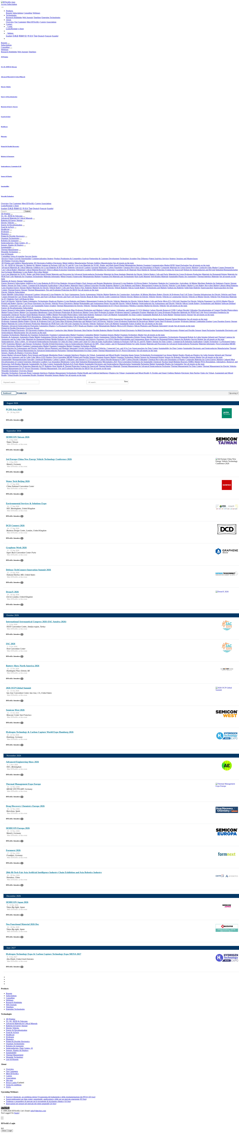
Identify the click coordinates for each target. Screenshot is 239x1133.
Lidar (96, 326)
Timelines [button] (32, 52)
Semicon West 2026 (15, 710)
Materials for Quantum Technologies (28, 276)
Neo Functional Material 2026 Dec (22, 924)
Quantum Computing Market (87, 335)
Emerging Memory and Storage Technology (24, 344)
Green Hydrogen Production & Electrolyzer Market (68, 312)
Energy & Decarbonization (11, 225)
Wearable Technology (9, 252)
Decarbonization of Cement (209, 310)
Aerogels (94, 267)
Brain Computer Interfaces (68, 355)
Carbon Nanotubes (115, 267)
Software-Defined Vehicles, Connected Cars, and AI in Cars (108, 348)
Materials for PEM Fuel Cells (191, 312)
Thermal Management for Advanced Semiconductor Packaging (41, 350)
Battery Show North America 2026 (22, 665)
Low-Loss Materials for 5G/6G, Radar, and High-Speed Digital (99, 265)
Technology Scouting (128, 259)
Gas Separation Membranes (36, 312)
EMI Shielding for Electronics (104, 270)
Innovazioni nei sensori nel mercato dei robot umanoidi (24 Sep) (31, 1104)
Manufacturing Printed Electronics (164, 330)
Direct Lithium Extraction (57, 270)
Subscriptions (18, 13)
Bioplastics (103, 267)
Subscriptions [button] (6, 45)
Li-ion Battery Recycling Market (35, 272)
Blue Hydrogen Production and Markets (87, 310)
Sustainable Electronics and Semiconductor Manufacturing (206, 348)
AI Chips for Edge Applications (100, 342)
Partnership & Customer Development (104, 259)
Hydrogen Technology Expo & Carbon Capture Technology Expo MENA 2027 (43, 954)
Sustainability (6, 247)
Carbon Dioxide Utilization (187, 310)
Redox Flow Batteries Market (86, 288)
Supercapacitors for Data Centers (145, 348)
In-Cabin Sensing (201, 337)
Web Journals (27, 17)
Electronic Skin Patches (133, 319)
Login (10, 1131)
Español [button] (50, 208)
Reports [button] (4, 43)
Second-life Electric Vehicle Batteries (113, 288)
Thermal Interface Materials (208, 276)
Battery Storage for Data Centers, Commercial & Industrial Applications (29, 285)
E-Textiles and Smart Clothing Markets (165, 373)
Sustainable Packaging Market (143, 364)
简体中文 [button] (18, 208)
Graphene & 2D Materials (126, 270)
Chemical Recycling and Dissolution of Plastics (141, 267)
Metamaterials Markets (134, 265)
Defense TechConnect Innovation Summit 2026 (28, 569)
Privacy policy (11, 1083)
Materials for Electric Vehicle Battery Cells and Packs (147, 274)
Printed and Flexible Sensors (190, 330)
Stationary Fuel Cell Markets (106, 315)
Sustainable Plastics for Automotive (183, 276)
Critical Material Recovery (36, 270)
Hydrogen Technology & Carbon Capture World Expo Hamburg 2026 (39, 732)
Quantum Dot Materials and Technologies (117, 276)
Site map (9, 1080)
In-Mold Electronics (143, 330)
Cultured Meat (20, 317)
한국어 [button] (25, 208)
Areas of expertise (17, 256)
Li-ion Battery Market (184, 285)
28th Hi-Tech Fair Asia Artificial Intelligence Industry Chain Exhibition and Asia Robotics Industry (54, 872)
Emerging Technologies (51, 17)
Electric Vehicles (7, 223)
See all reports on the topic (123, 263)
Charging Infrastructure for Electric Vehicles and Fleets (214, 294)
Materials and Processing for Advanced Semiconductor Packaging (77, 274)
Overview (10, 22)
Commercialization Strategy (43, 259)
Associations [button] (46, 203)
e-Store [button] (16, 206)
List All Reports (7, 254)
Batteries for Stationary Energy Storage (221, 283)
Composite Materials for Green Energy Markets (179, 267)
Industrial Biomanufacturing (227, 270)
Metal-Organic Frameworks (71, 276)
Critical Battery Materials (15, 270)
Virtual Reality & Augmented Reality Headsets (25, 375)
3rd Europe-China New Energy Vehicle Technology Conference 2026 (39, 459)
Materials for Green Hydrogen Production (185, 274)
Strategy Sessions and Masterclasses (183, 259)
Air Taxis (65, 294)
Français (48, 36)
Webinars (36, 13)
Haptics (182, 355)
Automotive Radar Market (30, 337)
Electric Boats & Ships (89, 297)
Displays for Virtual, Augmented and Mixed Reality (100, 355)
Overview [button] (5, 203)
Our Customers (20, 22)
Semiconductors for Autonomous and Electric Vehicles (160, 303)
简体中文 (23, 36)
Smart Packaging (182, 265)
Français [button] (43, 208)
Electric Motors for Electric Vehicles (141, 297)
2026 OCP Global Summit (18, 688)
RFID (172, 265)
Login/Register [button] (7, 206)
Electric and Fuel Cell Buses (45, 297)
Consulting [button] (5, 47)
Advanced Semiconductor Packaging (24, 326)
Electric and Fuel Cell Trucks (68, 297)
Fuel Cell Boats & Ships (24, 299)
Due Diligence (143, 259)
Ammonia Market (32, 310)
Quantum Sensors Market (110, 335)
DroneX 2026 (12, 592)
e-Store (21, 29)
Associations (51, 22)
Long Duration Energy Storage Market (16, 288)
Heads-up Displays (56, 301)
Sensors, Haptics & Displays (12, 245)
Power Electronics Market (69, 303)
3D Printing (5, 214)
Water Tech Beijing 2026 (18, 481)
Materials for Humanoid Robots (214, 274)
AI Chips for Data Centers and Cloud (72, 342)
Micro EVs (167, 301)
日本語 (15, 36)
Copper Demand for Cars (11, 297)
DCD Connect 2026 (15, 525)
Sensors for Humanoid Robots (162, 339)
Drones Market (28, 297)
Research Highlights (14, 17)
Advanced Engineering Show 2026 (22, 762)
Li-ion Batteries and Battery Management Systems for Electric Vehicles (147, 285)
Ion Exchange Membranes (11, 272)
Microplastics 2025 (109, 362)
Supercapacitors (207, 288)
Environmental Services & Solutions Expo (26, 503)
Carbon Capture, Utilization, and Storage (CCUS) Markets (126, 310)
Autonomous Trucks (77, 294)
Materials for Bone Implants (115, 274)
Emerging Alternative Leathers (80, 270)
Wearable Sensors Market (191, 357)
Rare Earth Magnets (142, 276)
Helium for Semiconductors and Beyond (199, 270)
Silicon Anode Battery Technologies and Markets (147, 288)
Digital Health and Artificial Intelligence (93, 319)
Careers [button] (38, 203)
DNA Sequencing (116, 319)
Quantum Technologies (10, 238)
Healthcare (5, 229)
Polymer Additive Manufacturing (100, 263)
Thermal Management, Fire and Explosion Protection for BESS (52, 290)
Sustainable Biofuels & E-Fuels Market (157, 315)
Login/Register (12, 29)
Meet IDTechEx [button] (28, 203)
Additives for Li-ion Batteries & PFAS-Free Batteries (54, 267)
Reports (9, 13)
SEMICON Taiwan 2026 (17, 437)
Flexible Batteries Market (109, 285)
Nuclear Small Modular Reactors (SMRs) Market (39, 315)
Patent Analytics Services (159, 259)
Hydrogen (5, 232)
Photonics (5, 234)
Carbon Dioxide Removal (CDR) (163, 310)
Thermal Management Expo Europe (23, 784)
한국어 (30, 36)
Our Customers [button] (15, 203)
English (9, 36)
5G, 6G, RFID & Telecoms (12, 216)
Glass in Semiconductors (74, 344)
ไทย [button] (30, 208)
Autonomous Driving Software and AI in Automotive (62, 337)
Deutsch (41, 36)
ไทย (35, 36)
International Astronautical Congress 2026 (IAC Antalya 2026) (36, 621)
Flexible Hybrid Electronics (124, 330)
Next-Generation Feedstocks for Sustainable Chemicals (139, 362)
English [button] (4, 208)
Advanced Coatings (83, 267)
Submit (27, 211)
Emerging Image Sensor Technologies (135, 355)
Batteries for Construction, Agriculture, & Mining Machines (181, 283)
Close (4, 1131)
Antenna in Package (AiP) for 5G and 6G (57, 265)
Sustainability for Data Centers (130, 315)
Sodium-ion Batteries (175, 288)
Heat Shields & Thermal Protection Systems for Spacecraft (160, 270)
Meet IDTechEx (33, 22)
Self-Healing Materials (159, 276)
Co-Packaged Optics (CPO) (67, 326)
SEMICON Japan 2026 (17, 902)
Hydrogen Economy (106, 312)
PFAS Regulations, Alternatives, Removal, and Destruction (50, 317)
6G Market (36, 265)
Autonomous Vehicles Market (97, 294)
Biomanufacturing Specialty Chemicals (55, 310)
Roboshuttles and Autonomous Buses (94, 303)
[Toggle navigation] (2, 7)
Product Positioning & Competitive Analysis (71, 259)
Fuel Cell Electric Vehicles (11, 301)
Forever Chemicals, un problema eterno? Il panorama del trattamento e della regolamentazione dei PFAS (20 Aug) (50, 1097)
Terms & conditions (13, 1085)
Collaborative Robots (131, 337)
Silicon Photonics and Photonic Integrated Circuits (154, 326)
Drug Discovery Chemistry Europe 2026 (25, 806)
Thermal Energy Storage (17, 290)
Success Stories (31, 256)
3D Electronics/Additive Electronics (48, 263)
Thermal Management (9, 250)
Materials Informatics (52, 276)
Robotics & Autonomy (10, 241)
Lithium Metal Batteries (228, 285)
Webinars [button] (4, 49)
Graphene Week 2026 (16, 547)
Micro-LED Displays (125, 326)
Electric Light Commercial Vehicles (112, 297)
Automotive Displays (47, 326)
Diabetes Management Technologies (62, 319)
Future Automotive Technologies (35, 301)
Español (55, 36)
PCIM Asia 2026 (14, 409)
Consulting (28, 13)
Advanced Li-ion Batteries (123, 283)
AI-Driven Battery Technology (146, 283)
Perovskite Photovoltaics (68, 315)
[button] (9, 11)
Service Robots (197, 339)
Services (4, 259)
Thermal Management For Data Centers (82, 350)
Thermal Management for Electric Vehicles (73, 306)
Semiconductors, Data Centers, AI (14, 243)
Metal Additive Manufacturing (74, 263)
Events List (22, 393)
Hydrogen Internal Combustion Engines (130, 312)
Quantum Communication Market (156, 265)
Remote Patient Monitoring (175, 319)
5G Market (27, 265)
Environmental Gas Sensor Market (164, 355)
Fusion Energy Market (16, 312)
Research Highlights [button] (9, 52)
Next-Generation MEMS (225, 344)
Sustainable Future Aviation (45, 306)
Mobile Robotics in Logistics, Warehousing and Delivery (73, 339)
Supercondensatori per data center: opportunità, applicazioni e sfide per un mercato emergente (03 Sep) (46, 1099)
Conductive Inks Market (208, 267)
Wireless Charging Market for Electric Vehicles (147, 306)
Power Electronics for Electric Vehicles (43, 303)
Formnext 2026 (13, 850)
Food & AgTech (7, 227)
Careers (43, 22)
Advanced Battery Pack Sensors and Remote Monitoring (90, 283)
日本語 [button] (10, 208)
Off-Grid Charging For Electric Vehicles (188, 301)
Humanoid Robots (186, 337)
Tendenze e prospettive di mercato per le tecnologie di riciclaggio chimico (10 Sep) (38, 1101)
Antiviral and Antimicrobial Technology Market (29, 319)
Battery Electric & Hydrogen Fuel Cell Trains (175, 294)
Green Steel (93, 312)
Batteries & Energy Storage (12, 220)
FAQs (8, 1087)
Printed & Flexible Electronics (13, 236)
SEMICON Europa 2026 (18, 828)
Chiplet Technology (211, 342)
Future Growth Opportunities (19, 259)
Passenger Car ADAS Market (216, 301)
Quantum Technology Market (132, 335)
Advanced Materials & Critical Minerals (16, 218)
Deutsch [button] (36, 208)
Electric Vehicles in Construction (168, 297)
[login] (16, 1113)
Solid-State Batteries (192, 288)
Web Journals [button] (22, 52)
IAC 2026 (10, 643)
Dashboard (7, 393)
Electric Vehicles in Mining (192, 297)
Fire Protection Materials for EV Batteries (35, 366)
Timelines (37, 17)
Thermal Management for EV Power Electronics (110, 306)
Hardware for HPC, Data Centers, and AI (100, 344)
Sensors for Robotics (182, 339)
